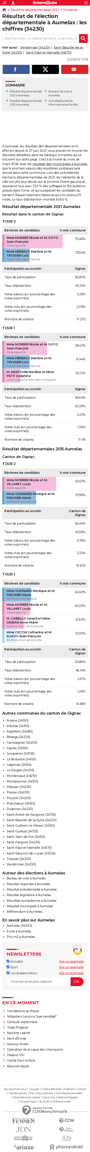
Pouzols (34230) (19, 798)
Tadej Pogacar (17, 1027)
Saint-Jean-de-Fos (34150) (26, 837)
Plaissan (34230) (19, 787)
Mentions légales (67, 1097)
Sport (13, 967)
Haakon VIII (15, 1055)
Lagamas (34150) (19, 765)
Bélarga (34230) (18, 737)
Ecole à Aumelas (19, 931)
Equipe (35, 1089)
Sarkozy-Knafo (18, 1044)
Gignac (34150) (17, 748)
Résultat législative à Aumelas (29, 895)
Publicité (69, 1089)
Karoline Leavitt (18, 1033)
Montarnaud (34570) (22, 776)
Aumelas (54, 100)
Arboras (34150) (18, 726)
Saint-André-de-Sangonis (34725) (31, 815)
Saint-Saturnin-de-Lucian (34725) (31, 853)
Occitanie (70, 10)
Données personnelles (69, 1093)
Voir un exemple (71, 962)
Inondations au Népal (23, 1011)
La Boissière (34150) (21, 759)
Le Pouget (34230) (20, 770)
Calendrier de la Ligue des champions (35, 1050)
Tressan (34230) (19, 859)
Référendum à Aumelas (24, 912)
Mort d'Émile (16, 1039)
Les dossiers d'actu (23, 973)
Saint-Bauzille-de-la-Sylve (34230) (31, 820)
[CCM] (66, 1121)
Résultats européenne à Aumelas (31, 901)
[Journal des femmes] (23, 1121)
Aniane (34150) (17, 720)
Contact (82, 1089)
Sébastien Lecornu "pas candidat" (32, 1016)
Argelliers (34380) (20, 731)
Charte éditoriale (51, 1089)
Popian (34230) (18, 792)
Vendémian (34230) (35, 47)
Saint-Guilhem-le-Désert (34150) (31, 826)
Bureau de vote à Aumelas (26, 878)
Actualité (16, 962)
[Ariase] (23, 1147)
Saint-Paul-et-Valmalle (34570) (48, 53)
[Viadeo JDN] (66, 1138)
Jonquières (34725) (20, 754)
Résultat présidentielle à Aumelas (32, 889)
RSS (31, 1093)
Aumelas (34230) (19, 926)
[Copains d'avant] (23, 1138)
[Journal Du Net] (23, 1129)
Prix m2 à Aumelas (21, 937)
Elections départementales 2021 (34, 10)
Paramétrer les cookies (26, 1097)
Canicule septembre (22, 1022)
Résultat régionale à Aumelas (28, 884)
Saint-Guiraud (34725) (22, 831)
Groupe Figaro (28, 1101)
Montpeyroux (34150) (22, 781)
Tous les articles (17, 1093)
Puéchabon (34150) (21, 803)
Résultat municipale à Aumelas (30, 906)
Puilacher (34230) (20, 809)
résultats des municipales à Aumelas (59, 164)
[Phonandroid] (66, 1147)
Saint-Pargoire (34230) (23, 842)
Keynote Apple (18, 1066)
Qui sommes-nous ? (16, 1089)
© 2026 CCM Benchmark (55, 1101)
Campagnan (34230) (22, 743)
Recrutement (45, 1093)
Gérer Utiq (48, 1097)
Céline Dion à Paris (21, 1060)
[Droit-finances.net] (66, 1129)
